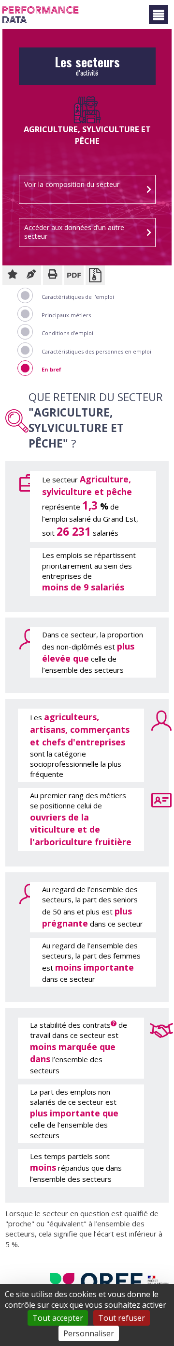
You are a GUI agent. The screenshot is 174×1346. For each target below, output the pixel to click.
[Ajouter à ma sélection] (12, 275)
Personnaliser (88, 1333)
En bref (51, 369)
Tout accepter (57, 1318)
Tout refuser (121, 1318)
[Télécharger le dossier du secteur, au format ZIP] (95, 275)
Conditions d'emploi (67, 333)
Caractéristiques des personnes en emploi (96, 351)
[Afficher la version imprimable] (52, 275)
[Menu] (158, 14)
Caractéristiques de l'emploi (78, 296)
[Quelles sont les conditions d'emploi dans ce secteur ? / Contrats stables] (153, 1029)
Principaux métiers (66, 315)
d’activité (87, 69)
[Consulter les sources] (31, 275)
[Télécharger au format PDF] (74, 275)
